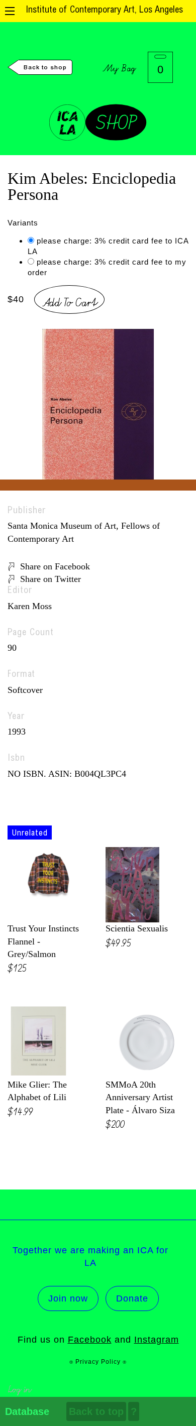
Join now (68, 1298)
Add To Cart (69, 300)
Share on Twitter (50, 579)
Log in (19, 1388)
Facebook (90, 1340)
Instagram (156, 1340)
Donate (132, 1298)
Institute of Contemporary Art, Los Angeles (104, 10)
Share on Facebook (55, 566)
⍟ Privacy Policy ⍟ (98, 1361)
